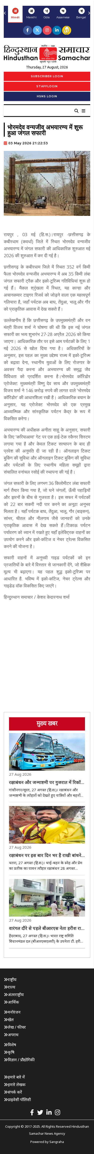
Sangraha (56, 1141)
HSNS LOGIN (47, 96)
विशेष (12, 1044)
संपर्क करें (15, 1092)
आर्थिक (13, 1002)
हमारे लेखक (17, 1084)
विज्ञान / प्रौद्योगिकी (21, 1059)
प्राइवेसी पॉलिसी (19, 1099)
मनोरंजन (14, 1012)
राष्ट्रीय (12, 979)
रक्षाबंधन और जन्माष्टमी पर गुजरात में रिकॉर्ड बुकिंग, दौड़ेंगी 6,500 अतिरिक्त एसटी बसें (46, 782)
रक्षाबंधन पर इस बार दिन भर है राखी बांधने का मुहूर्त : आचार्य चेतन (45, 855)
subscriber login (47, 76)
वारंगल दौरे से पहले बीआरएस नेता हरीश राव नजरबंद (46, 928)
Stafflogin (47, 86)
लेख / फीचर (17, 1027)
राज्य (11, 987)
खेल (11, 1019)
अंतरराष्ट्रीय (16, 994)
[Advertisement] (47, 652)
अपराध (13, 1034)
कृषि (11, 1052)
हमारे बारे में (16, 1077)
